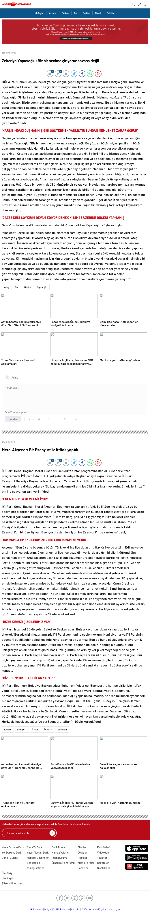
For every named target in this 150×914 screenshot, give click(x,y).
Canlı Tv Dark (34, 847)
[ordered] (49, 419)
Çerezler (75, 909)
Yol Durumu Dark (12, 852)
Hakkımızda (36, 909)
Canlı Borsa (58, 847)
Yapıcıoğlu (42, 287)
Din (75, 13)
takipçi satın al (35, 868)
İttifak (35, 729)
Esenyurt (21, 729)
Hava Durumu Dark (13, 847)
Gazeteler (103, 862)
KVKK (84, 909)
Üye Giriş (7, 873)
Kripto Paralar (86, 862)
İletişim (48, 909)
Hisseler (82, 857)
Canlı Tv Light (10, 857)
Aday (6, 287)
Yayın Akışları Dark (38, 852)
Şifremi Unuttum (12, 883)
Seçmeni (62, 729)
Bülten (65, 13)
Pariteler (83, 868)
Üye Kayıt (7, 878)
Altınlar (82, 847)
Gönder (13, 419)
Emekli (7, 729)
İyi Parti (48, 729)
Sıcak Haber (104, 868)
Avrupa (52, 13)
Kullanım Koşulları (98, 909)
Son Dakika (33, 862)
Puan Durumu (60, 857)
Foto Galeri (103, 847)
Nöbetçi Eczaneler (38, 857)
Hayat (98, 13)
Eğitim (86, 13)
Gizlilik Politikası (61, 909)
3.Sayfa (39, 13)
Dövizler (82, 852)
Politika (111, 13)
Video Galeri (104, 852)
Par (17, 287)
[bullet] (54, 419)
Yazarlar (102, 857)
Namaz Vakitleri (61, 852)
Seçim (27, 287)
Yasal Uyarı (114, 909)
